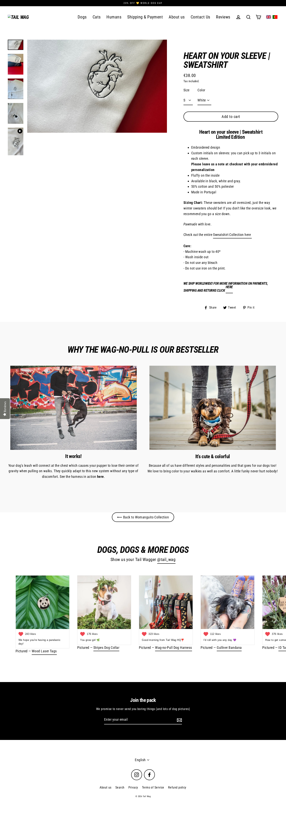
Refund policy (177, 787)
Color (201, 90)
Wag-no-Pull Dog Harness (173, 648)
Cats (97, 17)
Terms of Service (153, 787)
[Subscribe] (179, 719)
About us (177, 17)
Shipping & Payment (145, 17)
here (229, 287)
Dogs (82, 17)
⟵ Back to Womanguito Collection (143, 517)
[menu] (271, 17)
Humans (113, 17)
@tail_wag (166, 559)
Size (186, 90)
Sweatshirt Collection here (232, 235)
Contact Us (200, 17)
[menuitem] (268, 17)
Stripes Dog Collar (106, 648)
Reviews (223, 17)
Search (120, 787)
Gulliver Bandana (229, 648)
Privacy (133, 787)
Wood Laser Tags (44, 651)
